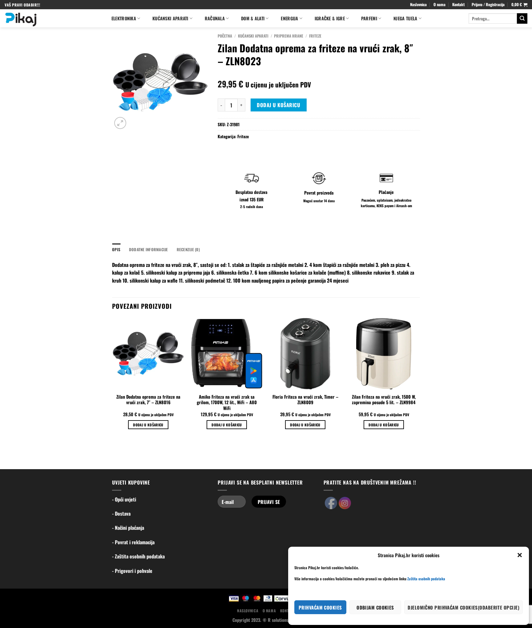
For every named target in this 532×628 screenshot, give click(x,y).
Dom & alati (252, 18)
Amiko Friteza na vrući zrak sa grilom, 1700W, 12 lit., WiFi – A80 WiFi (227, 402)
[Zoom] (120, 123)
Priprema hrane (288, 36)
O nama (439, 4)
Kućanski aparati (170, 18)
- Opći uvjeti (124, 499)
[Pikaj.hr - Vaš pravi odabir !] (52, 18)
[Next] (419, 379)
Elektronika (123, 18)
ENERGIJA (289, 18)
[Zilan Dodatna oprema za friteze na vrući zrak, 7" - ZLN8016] (148, 353)
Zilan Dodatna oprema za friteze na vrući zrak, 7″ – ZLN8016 (148, 399)
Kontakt (458, 4)
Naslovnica (418, 4)
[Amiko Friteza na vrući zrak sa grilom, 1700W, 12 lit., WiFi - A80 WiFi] (227, 353)
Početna (225, 36)
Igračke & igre (330, 18)
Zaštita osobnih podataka (426, 578)
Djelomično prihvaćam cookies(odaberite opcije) (463, 607)
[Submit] (522, 18)
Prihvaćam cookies (320, 607)
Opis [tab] (116, 249)
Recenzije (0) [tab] (188, 249)
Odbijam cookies (375, 607)
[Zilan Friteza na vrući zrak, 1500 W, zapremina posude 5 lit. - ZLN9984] (384, 353)
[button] (520, 555)
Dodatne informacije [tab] (148, 249)
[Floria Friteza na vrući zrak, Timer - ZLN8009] (305, 353)
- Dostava (121, 513)
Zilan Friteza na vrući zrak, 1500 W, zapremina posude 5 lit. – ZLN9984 (384, 399)
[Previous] (112, 379)
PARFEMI (369, 18)
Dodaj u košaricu (278, 105)
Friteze (315, 36)
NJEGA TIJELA (405, 18)
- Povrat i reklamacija (133, 542)
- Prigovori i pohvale (132, 570)
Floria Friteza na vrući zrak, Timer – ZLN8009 (305, 399)
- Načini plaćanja (128, 527)
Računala (215, 18)
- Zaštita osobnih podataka (138, 556)
